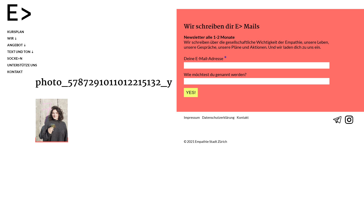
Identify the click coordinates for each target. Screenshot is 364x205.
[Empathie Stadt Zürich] (21, 13)
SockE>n (14, 58)
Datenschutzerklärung (218, 117)
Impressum (192, 117)
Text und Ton (18, 51)
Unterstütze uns (22, 65)
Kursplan (15, 31)
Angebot (15, 45)
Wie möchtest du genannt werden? (215, 74)
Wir (10, 38)
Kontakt (15, 71)
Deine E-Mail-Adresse (205, 58)
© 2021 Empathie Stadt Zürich (205, 141)
